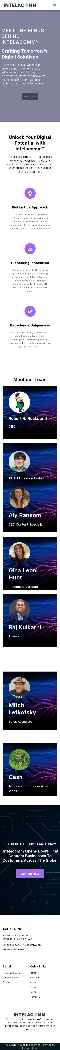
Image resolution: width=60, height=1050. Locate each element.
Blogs (33, 987)
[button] (54, 5)
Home (33, 972)
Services (34, 977)
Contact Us (36, 996)
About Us (35, 982)
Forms (33, 992)
